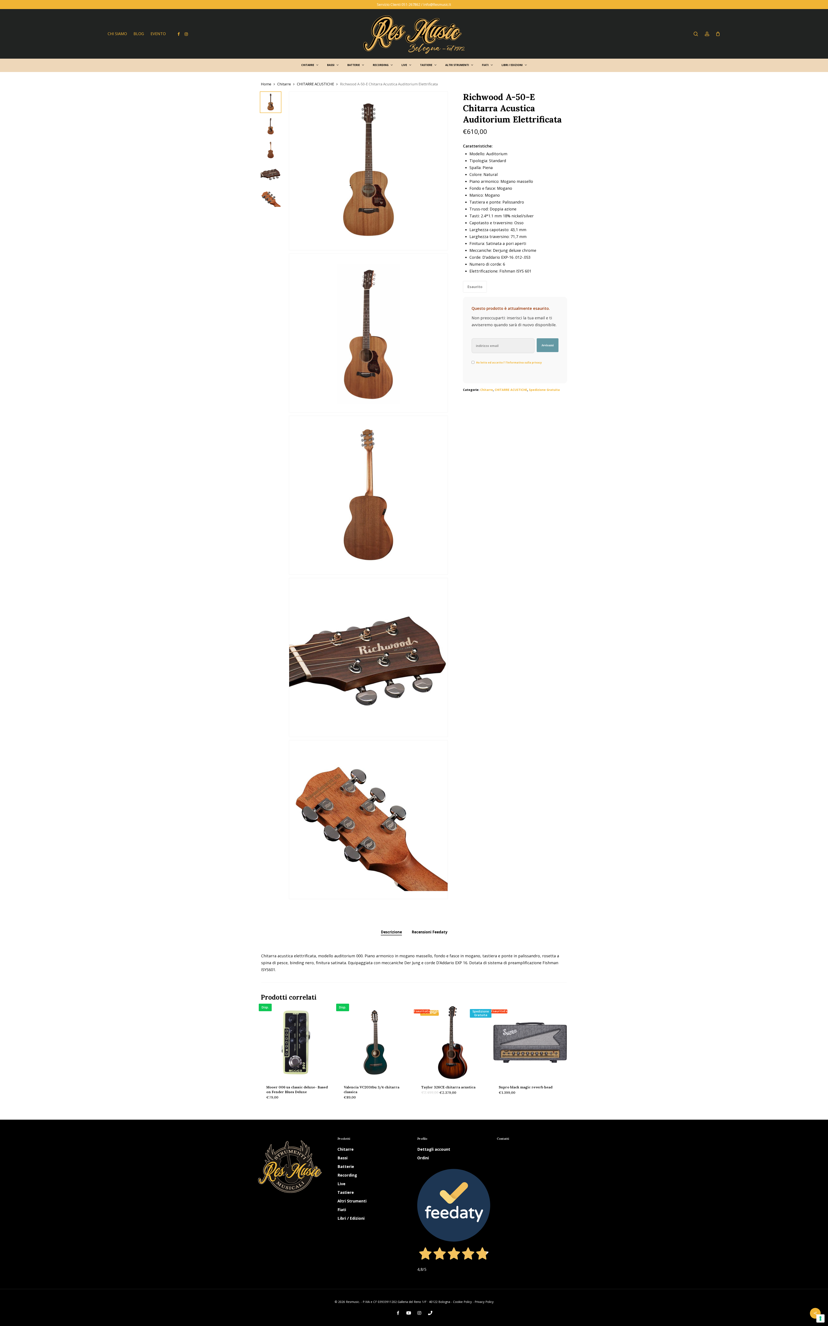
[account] (707, 34)
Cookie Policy (462, 1302)
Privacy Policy (484, 1302)
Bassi (342, 1157)
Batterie (345, 1166)
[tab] (391, 932)
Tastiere (345, 1192)
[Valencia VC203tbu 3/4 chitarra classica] (375, 1042)
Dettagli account (433, 1149)
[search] (695, 34)
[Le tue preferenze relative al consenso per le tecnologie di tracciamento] (820, 1318)
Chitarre (284, 84)
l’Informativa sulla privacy (523, 362)
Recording (347, 1175)
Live (341, 1183)
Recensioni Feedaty (429, 931)
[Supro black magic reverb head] (530, 1042)
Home (266, 84)
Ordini (423, 1157)
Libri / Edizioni (351, 1218)
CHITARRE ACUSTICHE (315, 84)
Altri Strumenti (352, 1201)
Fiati (341, 1209)
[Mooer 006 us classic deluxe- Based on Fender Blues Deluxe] (297, 1042)
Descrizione (391, 931)
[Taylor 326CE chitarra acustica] (452, 1042)
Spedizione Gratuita (544, 390)
